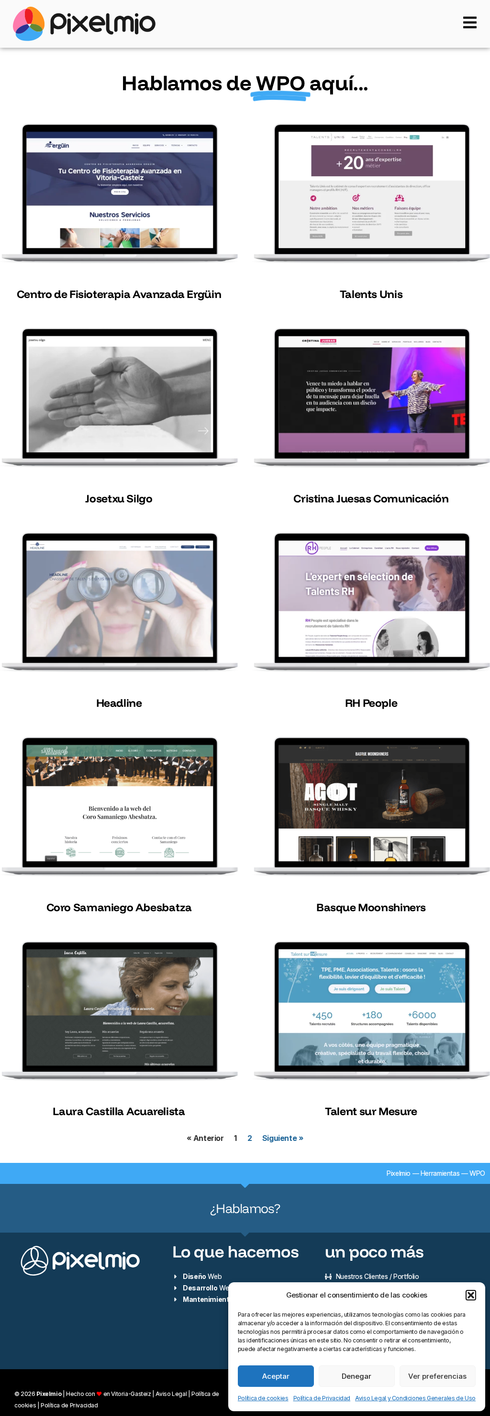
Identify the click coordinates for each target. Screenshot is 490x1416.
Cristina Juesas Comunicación (370, 498)
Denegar (356, 1376)
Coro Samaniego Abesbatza (119, 907)
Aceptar (276, 1376)
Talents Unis (371, 294)
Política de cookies (263, 1398)
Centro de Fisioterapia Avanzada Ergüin (119, 294)
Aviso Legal (171, 1393)
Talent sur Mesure (371, 1111)
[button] (471, 1295)
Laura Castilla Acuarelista (119, 1111)
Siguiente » (282, 1138)
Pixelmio (399, 1173)
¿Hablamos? (245, 1208)
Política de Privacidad (322, 1398)
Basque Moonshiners (371, 907)
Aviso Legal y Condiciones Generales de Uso (415, 1398)
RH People (371, 703)
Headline (119, 703)
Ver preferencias (437, 1376)
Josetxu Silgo (118, 498)
